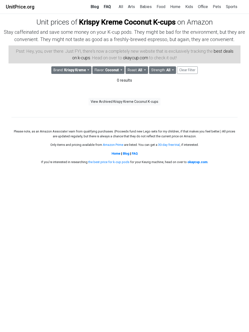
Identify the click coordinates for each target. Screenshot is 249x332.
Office (203, 6)
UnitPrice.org (20, 7)
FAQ (107, 6)
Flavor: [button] (107, 70)
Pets (217, 6)
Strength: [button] (160, 70)
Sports (231, 6)
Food (161, 6)
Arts (131, 6)
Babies (146, 6)
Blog (95, 6)
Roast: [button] (135, 70)
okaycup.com (135, 57)
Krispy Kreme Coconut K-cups (127, 22)
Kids (189, 6)
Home (175, 6)
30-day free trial (169, 145)
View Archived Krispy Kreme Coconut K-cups (124, 102)
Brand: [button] (69, 70)
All (121, 6)
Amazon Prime (113, 145)
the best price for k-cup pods (108, 162)
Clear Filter (187, 70)
